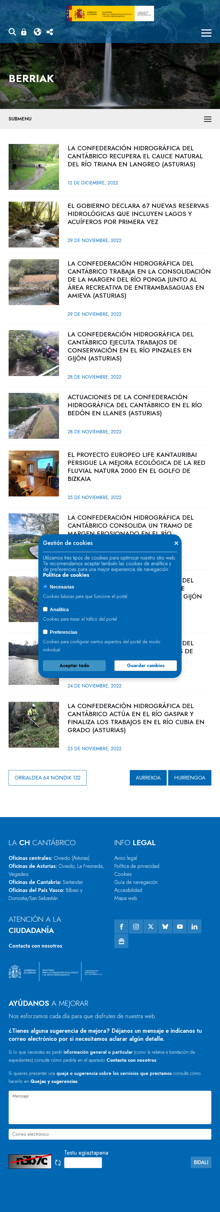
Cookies (123, 874)
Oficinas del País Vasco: (45, 894)
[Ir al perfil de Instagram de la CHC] (136, 926)
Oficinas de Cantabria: (46, 882)
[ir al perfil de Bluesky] (165, 926)
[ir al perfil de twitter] (151, 926)
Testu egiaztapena (86, 1153)
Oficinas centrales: (49, 858)
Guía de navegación (136, 882)
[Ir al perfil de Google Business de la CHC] (121, 941)
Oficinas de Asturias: (56, 870)
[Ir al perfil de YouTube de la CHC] (180, 926)
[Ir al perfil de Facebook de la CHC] (121, 926)
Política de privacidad (136, 866)
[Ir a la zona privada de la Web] (25, 31)
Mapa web (125, 898)
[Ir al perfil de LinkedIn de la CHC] (194, 926)
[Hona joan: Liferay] (110, 13)
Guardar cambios (146, 665)
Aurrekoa (148, 778)
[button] (12, 32)
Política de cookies (66, 575)
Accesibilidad (128, 890)
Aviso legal (125, 858)
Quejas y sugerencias (54, 1081)
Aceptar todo (74, 665)
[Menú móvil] (206, 33)
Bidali (201, 1162)
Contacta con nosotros (35, 946)
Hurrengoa (189, 778)
